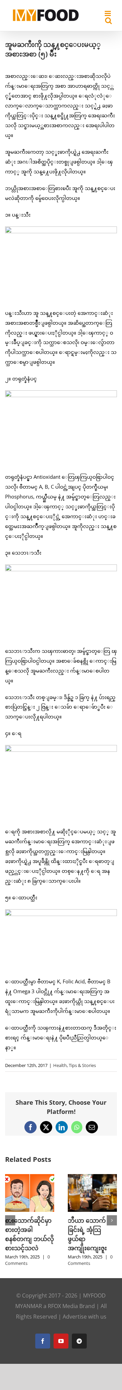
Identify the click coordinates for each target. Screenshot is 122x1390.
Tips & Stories (82, 1065)
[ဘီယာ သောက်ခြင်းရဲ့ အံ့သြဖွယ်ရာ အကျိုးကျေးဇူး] (92, 1177)
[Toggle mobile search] (108, 20)
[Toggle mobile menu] (108, 13)
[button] (10, 1220)
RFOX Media (63, 1306)
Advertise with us (84, 1316)
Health (60, 1065)
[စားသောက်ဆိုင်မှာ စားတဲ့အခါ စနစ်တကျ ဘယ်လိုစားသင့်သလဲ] (29, 1177)
